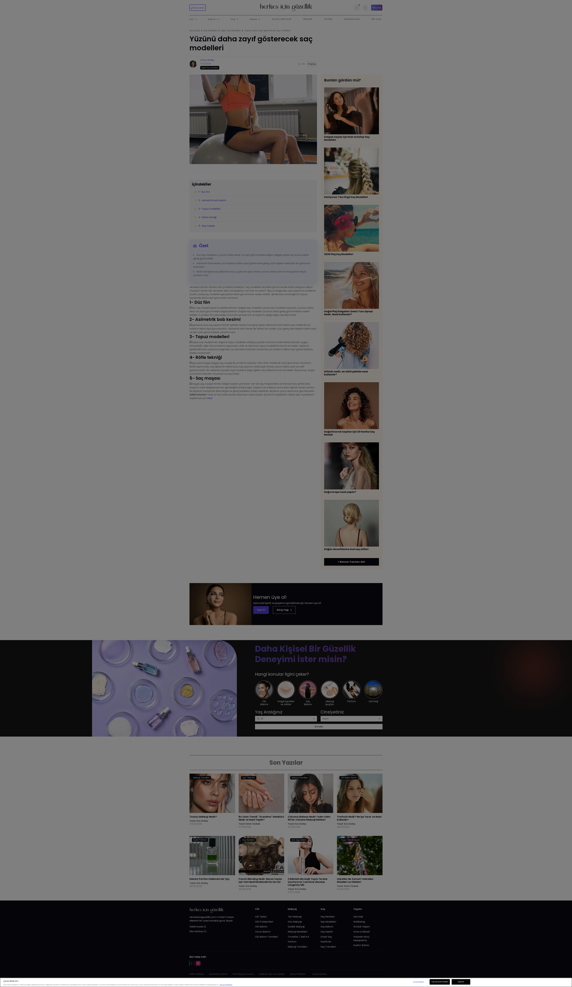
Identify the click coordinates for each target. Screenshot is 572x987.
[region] (286, 982)
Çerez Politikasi (226, 985)
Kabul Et (461, 982)
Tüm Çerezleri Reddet (439, 982)
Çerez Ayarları (418, 982)
